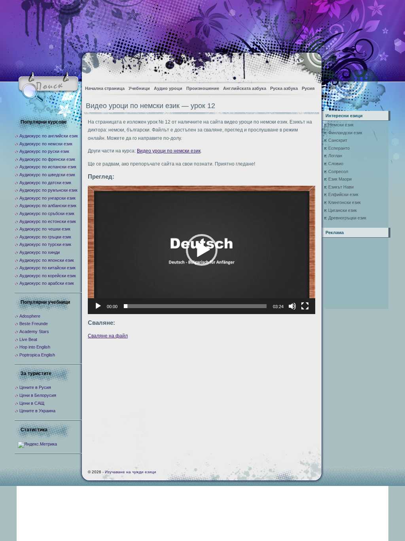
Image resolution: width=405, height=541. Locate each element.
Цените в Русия (35, 387)
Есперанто (339, 148)
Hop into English (34, 347)
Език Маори (340, 179)
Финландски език (345, 132)
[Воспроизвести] (98, 306)
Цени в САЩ (31, 403)
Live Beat (28, 339)
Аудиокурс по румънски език (48, 190)
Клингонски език (344, 202)
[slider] (195, 306)
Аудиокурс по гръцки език (45, 236)
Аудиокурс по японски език (46, 260)
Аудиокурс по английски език (48, 135)
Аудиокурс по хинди (39, 252)
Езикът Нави (341, 187)
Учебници (139, 88)
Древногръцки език (347, 217)
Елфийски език (343, 194)
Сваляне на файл (108, 336)
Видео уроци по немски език (169, 151)
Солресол (338, 171)
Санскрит (337, 140)
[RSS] (309, 65)
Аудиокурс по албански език (47, 205)
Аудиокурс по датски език (45, 182)
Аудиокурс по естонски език (47, 221)
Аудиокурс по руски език (44, 151)
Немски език (341, 124)
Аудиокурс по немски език (45, 143)
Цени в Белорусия (37, 395)
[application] (201, 250)
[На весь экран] (305, 306)
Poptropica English (37, 354)
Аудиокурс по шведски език (47, 174)
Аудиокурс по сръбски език (46, 213)
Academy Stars (34, 331)
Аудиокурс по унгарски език (47, 198)
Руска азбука (284, 88)
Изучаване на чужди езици (130, 472)
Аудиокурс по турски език (45, 244)
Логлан (335, 155)
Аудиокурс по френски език (47, 159)
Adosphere (29, 316)
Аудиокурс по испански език (47, 166)
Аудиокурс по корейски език (47, 275)
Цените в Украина (37, 410)
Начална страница (105, 88)
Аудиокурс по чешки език (44, 229)
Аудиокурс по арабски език (46, 283)
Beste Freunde (33, 323)
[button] (202, 250)
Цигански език (342, 210)
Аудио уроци (168, 88)
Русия (308, 88)
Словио (335, 163)
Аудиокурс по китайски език (47, 267)
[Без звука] (292, 306)
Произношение (202, 88)
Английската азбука (244, 88)
